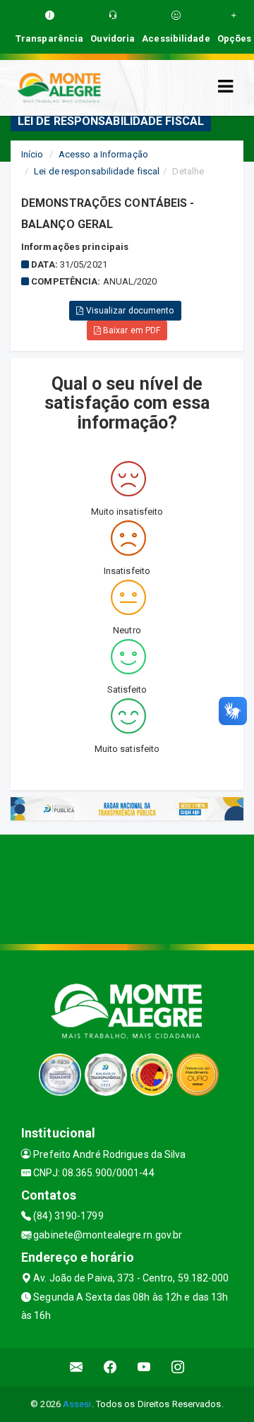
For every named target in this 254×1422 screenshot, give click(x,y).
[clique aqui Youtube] (144, 1367)
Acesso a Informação (103, 154)
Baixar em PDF (130, 330)
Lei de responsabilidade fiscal (96, 171)
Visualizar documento (129, 311)
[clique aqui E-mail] (76, 1367)
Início (32, 154)
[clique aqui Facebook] (110, 1367)
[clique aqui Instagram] (178, 1367)
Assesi (77, 1404)
